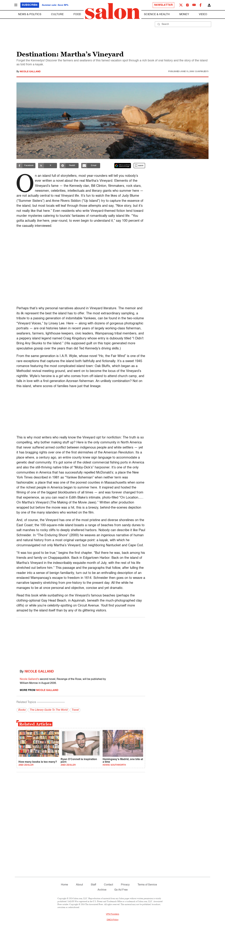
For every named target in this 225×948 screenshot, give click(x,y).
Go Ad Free (121, 890)
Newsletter (163, 5)
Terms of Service (147, 884)
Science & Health (157, 14)
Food (77, 14)
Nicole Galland (30, 71)
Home (64, 884)
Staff (93, 884)
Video (203, 14)
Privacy (125, 884)
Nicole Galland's (29, 679)
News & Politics (29, 14)
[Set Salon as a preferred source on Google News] (122, 165)
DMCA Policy (112, 920)
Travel (75, 710)
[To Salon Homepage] (112, 11)
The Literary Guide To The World (48, 710)
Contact (108, 884)
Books (22, 710)
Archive (102, 890)
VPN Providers (112, 914)
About (79, 884)
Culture (57, 14)
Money (184, 14)
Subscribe (30, 5)
